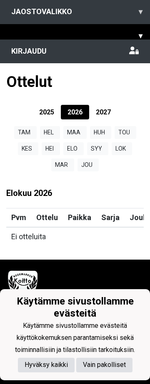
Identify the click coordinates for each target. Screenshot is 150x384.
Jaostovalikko (76, 11)
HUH (99, 132)
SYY (96, 148)
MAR (61, 164)
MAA (73, 132)
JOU (86, 164)
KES (27, 148)
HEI (49, 148)
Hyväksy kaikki (46, 365)
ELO (72, 148)
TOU (124, 132)
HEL (49, 132)
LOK (120, 148)
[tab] (46, 112)
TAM (24, 132)
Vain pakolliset (104, 365)
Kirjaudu (29, 51)
